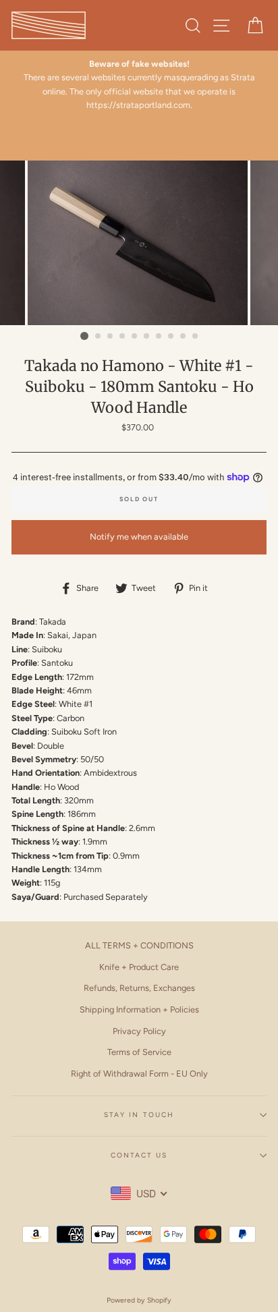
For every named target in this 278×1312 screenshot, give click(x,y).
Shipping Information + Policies (139, 1009)
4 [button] (122, 336)
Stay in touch (139, 1114)
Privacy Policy (139, 1031)
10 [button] (195, 336)
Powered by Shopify (139, 1300)
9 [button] (183, 336)
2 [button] (98, 336)
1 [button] (84, 336)
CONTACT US (139, 1155)
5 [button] (135, 336)
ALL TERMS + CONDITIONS (139, 945)
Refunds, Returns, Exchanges (139, 988)
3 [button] (110, 336)
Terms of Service (139, 1052)
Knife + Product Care (139, 967)
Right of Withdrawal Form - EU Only (139, 1073)
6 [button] (147, 336)
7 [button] (159, 336)
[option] (139, 243)
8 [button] (171, 336)
